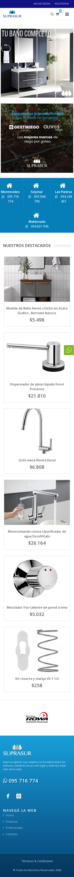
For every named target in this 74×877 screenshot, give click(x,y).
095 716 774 (13, 199)
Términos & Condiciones (37, 861)
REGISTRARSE (62, 3)
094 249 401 (66, 199)
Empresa (11, 821)
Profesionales (14, 828)
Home (10, 815)
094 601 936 (39, 226)
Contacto (12, 834)
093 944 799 (39, 199)
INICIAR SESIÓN (42, 3)
